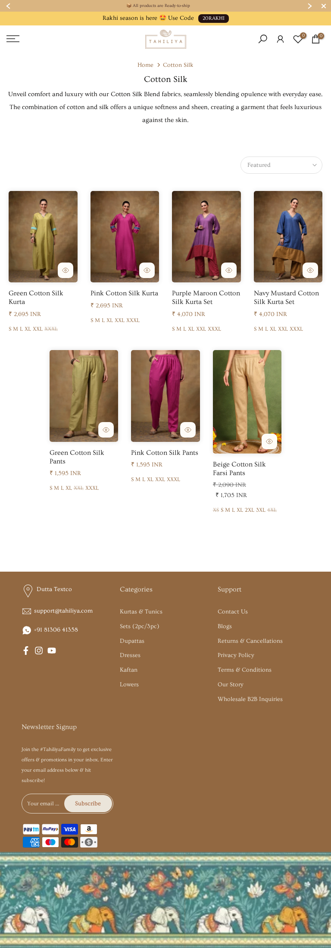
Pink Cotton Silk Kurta (124, 293)
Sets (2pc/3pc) (139, 626)
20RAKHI (214, 18)
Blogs (225, 626)
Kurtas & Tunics (141, 611)
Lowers (129, 684)
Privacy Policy (236, 655)
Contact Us (233, 611)
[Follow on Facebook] (26, 650)
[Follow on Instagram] (38, 650)
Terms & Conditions (245, 669)
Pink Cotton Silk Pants (164, 453)
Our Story (231, 684)
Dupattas (132, 641)
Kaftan (128, 669)
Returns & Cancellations (250, 641)
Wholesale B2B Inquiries (250, 699)
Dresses (130, 655)
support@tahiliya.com (63, 610)
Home (145, 65)
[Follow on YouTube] (51, 650)
